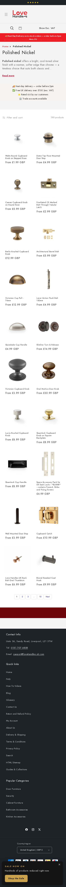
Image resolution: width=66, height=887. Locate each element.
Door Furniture (13, 788)
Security (10, 795)
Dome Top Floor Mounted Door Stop (48, 157)
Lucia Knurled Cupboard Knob (17, 434)
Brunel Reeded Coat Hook (46, 579)
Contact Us (11, 706)
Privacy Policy (13, 748)
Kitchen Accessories (15, 816)
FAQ (8, 679)
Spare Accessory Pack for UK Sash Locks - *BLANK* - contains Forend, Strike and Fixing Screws (49, 486)
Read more (8, 75)
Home (5, 46)
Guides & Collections (16, 769)
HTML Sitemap (13, 762)
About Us (10, 727)
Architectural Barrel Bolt (48, 251)
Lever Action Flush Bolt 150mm (47, 299)
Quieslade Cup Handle (16, 345)
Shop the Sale (16, 878)
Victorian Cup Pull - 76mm (14, 299)
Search (9, 755)
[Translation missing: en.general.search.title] (11, 28)
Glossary (10, 700)
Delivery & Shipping (15, 734)
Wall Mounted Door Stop (16, 533)
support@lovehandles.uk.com (28, 654)
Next (48, 596)
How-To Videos (13, 686)
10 (40, 596)
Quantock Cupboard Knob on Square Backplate (46, 435)
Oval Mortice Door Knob (48, 389)
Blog (8, 693)
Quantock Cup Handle (16, 482)
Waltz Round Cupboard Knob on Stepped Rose (16, 157)
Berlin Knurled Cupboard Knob (17, 252)
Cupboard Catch (44, 533)
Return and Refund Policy (18, 713)
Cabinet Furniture (14, 802)
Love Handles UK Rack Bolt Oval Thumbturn (16, 579)
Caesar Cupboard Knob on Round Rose (16, 203)
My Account (12, 720)
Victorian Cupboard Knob (17, 389)
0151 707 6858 (19, 647)
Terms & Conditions (15, 741)
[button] (6, 14)
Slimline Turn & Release (48, 345)
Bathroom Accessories (17, 809)
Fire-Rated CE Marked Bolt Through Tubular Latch (47, 205)
